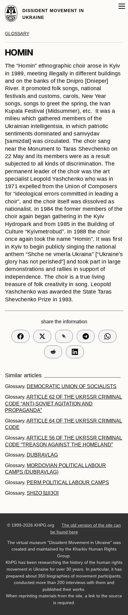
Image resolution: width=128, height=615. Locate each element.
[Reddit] (53, 351)
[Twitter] (42, 336)
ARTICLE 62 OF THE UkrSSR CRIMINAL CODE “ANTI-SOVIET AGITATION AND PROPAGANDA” (63, 403)
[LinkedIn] (75, 351)
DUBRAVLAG (42, 455)
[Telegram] (86, 336)
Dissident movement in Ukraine (53, 14)
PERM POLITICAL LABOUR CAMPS (68, 482)
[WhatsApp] (107, 336)
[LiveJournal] (64, 336)
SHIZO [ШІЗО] (42, 493)
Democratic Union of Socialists (72, 386)
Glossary (17, 33)
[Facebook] (20, 336)
